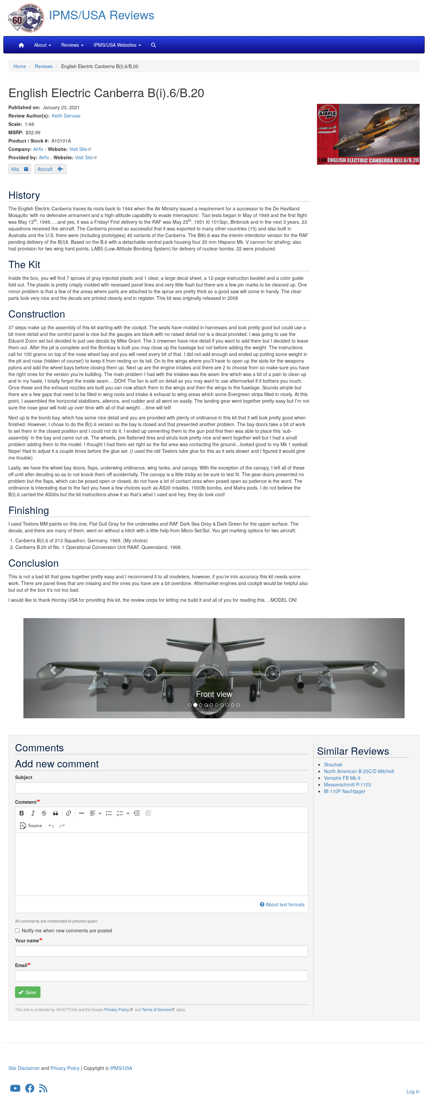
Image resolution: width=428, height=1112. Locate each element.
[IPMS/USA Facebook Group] (29, 1090)
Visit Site (78, 149)
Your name (27, 940)
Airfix (38, 149)
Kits (15, 169)
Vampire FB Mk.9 (342, 777)
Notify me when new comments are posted (67, 930)
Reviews (43, 66)
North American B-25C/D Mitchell (359, 771)
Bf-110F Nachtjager (344, 791)
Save (30, 992)
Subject (23, 777)
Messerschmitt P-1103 (347, 784)
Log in (413, 1091)
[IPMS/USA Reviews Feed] (43, 1090)
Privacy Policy (116, 1009)
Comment (26, 801)
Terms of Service (156, 1009)
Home (19, 66)
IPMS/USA (121, 1068)
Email (21, 965)
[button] (214, 667)
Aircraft (44, 169)
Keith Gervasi (66, 115)
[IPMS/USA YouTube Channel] (15, 1090)
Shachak (333, 764)
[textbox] (161, 864)
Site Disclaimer (24, 1068)
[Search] (153, 44)
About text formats (285, 904)
